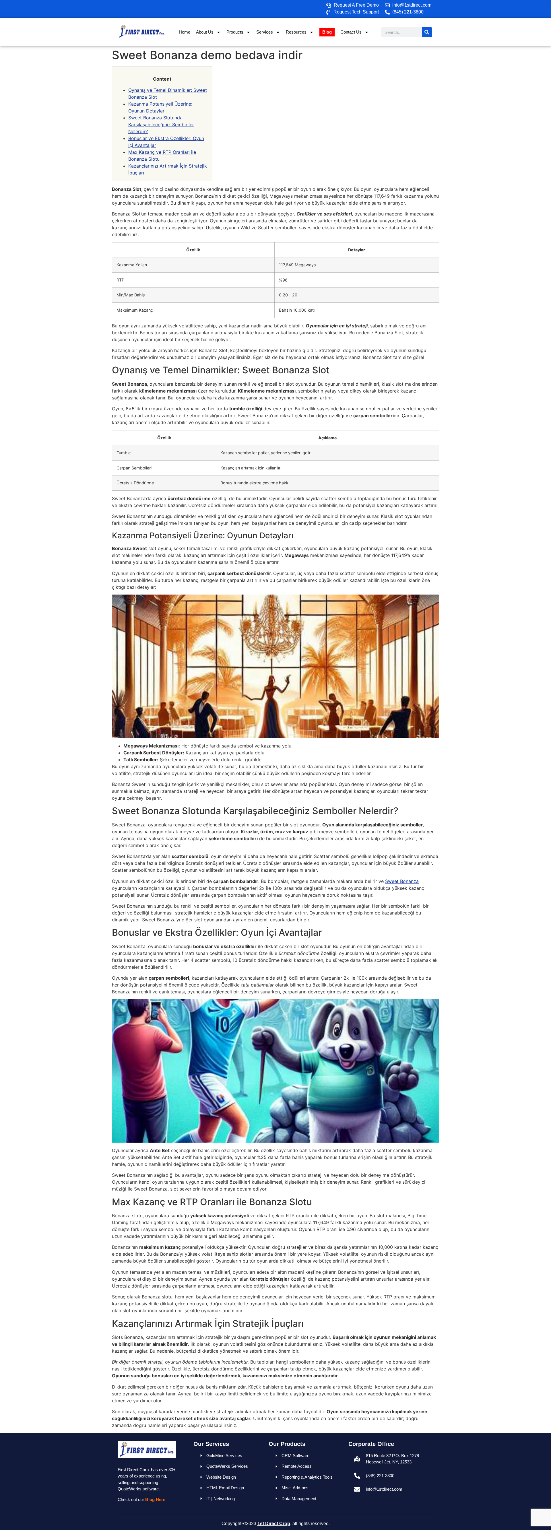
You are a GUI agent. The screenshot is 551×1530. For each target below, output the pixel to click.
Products (234, 32)
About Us (205, 32)
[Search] (427, 32)
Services (264, 32)
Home (184, 32)
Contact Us (351, 32)
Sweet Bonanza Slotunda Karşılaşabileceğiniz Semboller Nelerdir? (161, 124)
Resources (296, 32)
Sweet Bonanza (402, 881)
